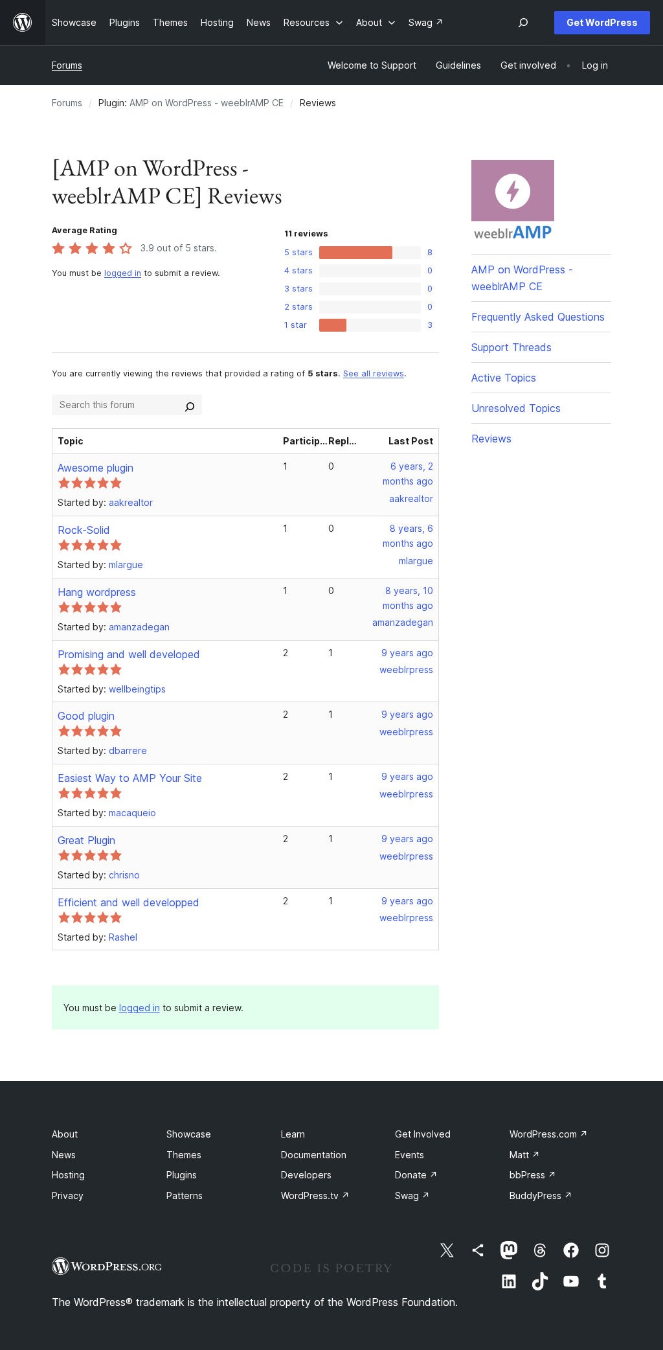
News (64, 1154)
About (65, 1133)
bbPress (533, 1174)
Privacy (68, 1195)
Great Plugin (86, 840)
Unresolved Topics (516, 408)
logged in (122, 273)
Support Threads (511, 347)
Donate (416, 1174)
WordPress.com (549, 1133)
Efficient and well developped (128, 902)
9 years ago (407, 652)
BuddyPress (541, 1195)
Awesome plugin (95, 467)
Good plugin (86, 715)
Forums (67, 65)
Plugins (181, 1174)
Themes (183, 1154)
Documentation (313, 1154)
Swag (412, 1195)
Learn (293, 1133)
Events (409, 1154)
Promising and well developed (129, 654)
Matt (525, 1154)
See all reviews (373, 373)
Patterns (184, 1195)
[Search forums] (189, 405)
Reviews (491, 438)
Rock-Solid (84, 529)
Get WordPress (602, 22)
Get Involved (423, 1133)
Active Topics (503, 377)
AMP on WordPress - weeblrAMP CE (206, 102)
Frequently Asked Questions (538, 316)
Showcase (188, 1133)
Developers (306, 1174)
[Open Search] (523, 22)
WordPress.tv (315, 1195)
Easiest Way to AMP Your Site (130, 778)
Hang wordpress (97, 592)
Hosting (68, 1174)
